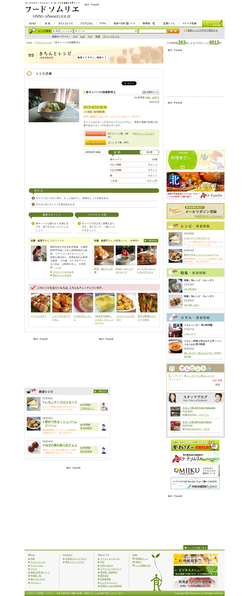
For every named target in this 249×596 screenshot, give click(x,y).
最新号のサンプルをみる (210, 216)
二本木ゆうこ (87, 408)
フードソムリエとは (109, 558)
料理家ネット (141, 558)
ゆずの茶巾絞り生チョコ (61, 445)
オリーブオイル (111, 36)
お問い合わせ (106, 565)
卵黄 (98, 36)
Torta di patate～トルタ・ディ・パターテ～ (104, 319)
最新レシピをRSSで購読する (203, 30)
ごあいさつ (190, 333)
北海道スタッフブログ (76, 558)
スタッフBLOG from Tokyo (196, 422)
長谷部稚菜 (86, 428)
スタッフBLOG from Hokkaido (198, 408)
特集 (33, 558)
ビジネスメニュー (108, 582)
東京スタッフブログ (75, 562)
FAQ (102, 562)
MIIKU (138, 562)
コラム (34, 569)
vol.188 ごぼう (191, 305)
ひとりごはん (37, 565)
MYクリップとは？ (144, 133)
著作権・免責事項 (108, 572)
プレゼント (36, 582)
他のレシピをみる (62, 275)
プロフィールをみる (63, 272)
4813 (214, 42)
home (29, 42)
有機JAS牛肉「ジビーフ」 (196, 414)
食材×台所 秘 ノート (40, 572)
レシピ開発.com (143, 565)
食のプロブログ (38, 579)
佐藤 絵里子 (152, 97)
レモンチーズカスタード (61, 402)
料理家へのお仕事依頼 (111, 586)
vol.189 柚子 (190, 289)
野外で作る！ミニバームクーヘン (201, 254)
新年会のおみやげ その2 (196, 429)
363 (182, 42)
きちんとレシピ (44, 42)
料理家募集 (105, 579)
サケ (90, 36)
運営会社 (104, 575)
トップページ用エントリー (201, 375)
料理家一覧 (36, 575)
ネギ (75, 36)
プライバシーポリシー (111, 569)
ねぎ (82, 36)
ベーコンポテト (39, 316)
